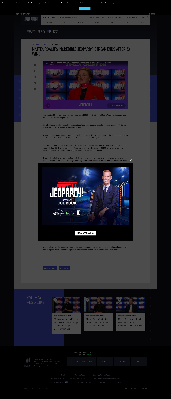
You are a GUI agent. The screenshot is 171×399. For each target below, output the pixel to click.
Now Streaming (85, 233)
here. (136, 2)
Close (130, 160)
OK (85, 8)
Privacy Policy (104, 2)
